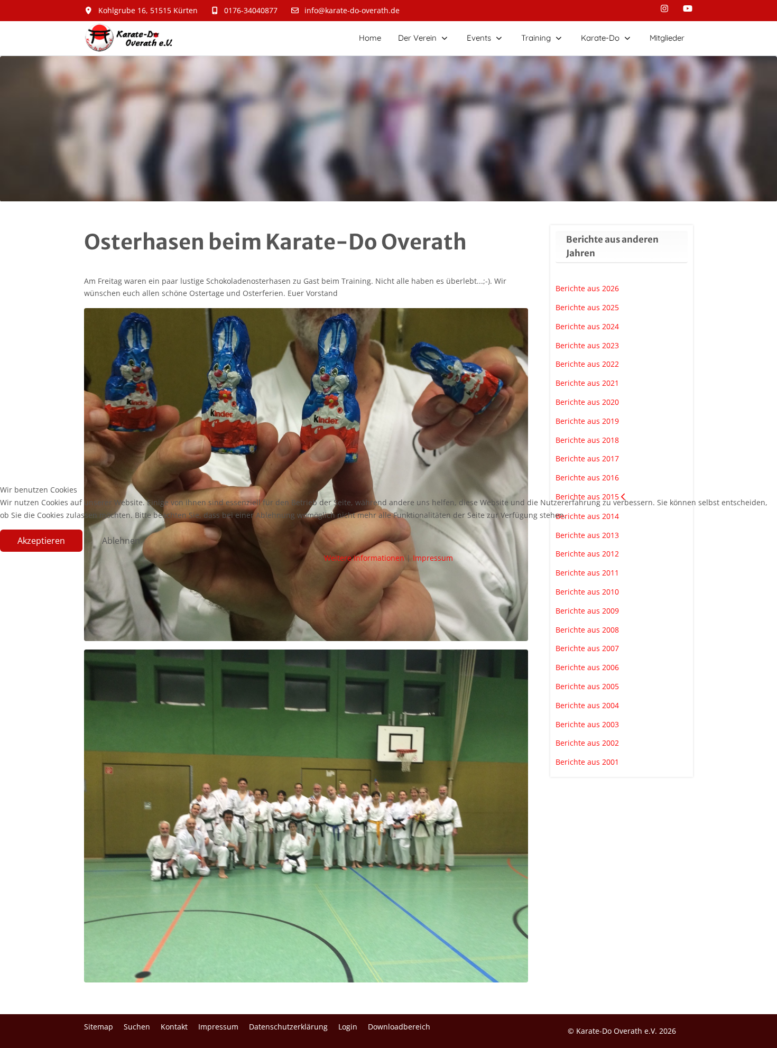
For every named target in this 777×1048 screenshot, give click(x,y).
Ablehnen (121, 540)
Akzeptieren (41, 540)
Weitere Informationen (364, 558)
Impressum (433, 558)
